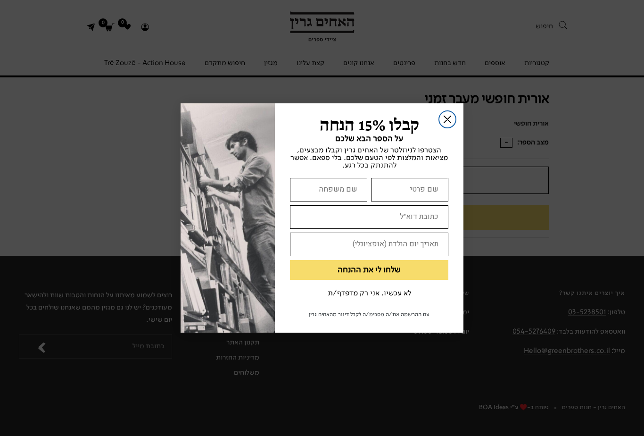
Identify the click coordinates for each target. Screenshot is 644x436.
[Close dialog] (447, 119)
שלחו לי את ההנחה (369, 270)
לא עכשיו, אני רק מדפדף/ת (369, 293)
